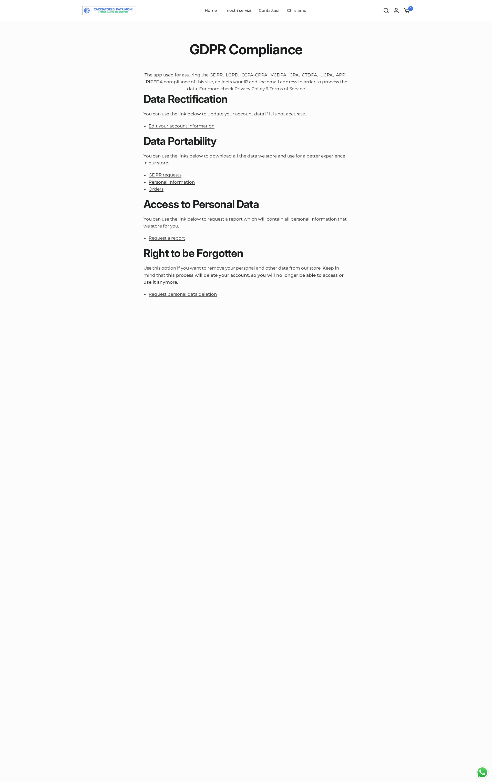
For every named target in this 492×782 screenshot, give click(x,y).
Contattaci (269, 10)
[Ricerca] (386, 10)
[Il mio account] (396, 10)
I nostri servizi (237, 10)
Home (211, 10)
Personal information (172, 182)
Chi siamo (296, 10)
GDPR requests (165, 175)
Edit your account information (181, 126)
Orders (156, 189)
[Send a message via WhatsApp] (482, 772)
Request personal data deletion (183, 294)
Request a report (167, 238)
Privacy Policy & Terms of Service (269, 88)
